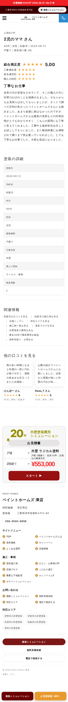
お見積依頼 (50, 696)
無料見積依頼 (46, 596)
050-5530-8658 (16, 521)
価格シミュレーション (53, 10)
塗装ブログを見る (44, 325)
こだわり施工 (46, 569)
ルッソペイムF (46, 575)
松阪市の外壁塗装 (36, 622)
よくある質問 (13, 548)
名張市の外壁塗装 (13, 622)
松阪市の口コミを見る (16, 316)
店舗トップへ (16, 321)
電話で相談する (47, 602)
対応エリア (12, 602)
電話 (63, 18)
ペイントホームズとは (50, 536)
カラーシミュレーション (18, 581)
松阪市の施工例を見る (46, 316)
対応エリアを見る (40, 321)
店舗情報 (43, 548)
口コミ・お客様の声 (49, 563)
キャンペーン (46, 542)
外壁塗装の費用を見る (21, 330)
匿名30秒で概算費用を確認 (24, 334)
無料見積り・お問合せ (21, 339)
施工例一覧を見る (18, 325)
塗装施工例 (12, 563)
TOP (8, 536)
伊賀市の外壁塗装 (36, 616)
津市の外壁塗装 (12, 628)
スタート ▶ (34, 475)
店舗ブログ (12, 569)
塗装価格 (10, 542)
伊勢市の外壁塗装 (13, 616)
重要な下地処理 (14, 575)
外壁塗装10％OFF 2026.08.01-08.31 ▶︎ (34, 2)
